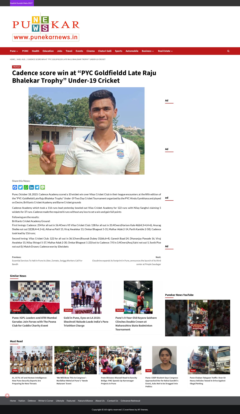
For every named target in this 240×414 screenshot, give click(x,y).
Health (35, 51)
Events (79, 51)
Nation (21, 400)
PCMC (25, 51)
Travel (69, 51)
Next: (126, 261)
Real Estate (164, 51)
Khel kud (16, 67)
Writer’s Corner (45, 400)
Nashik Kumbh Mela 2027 (21, 3)
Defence (32, 400)
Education (48, 51)
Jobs (59, 51)
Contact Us (112, 400)
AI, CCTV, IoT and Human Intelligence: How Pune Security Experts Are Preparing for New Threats (29, 380)
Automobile (132, 51)
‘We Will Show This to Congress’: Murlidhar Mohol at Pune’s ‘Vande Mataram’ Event (72, 380)
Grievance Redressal (130, 400)
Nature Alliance (85, 400)
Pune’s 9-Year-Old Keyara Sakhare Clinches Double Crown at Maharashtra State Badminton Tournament (136, 324)
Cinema (91, 51)
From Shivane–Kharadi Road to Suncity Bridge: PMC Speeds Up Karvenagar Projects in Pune (119, 380)
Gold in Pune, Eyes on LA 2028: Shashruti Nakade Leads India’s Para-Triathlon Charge (86, 322)
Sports (118, 51)
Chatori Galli (105, 51)
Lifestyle (60, 400)
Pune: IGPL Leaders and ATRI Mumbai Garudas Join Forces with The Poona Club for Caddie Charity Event (34, 322)
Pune (13, 51)
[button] (228, 51)
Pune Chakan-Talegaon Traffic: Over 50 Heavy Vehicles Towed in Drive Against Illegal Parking (208, 380)
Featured (71, 400)
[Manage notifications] (7, 395)
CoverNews (128, 409)
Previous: (47, 261)
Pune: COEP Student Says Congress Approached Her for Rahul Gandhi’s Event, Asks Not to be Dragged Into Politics (161, 382)
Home (13, 400)
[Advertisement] (197, 124)
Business (146, 51)
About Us (100, 400)
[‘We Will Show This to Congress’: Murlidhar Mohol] (197, 318)
